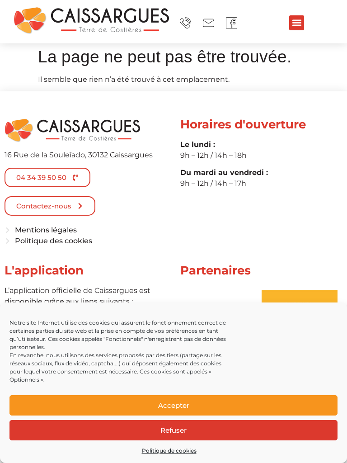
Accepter (173, 405)
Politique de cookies (169, 450)
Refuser (173, 430)
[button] (296, 22)
